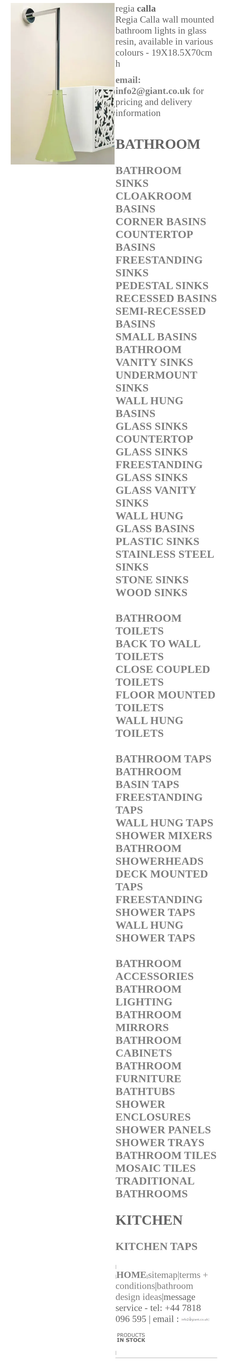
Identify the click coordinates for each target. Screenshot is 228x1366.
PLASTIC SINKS (157, 541)
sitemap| (163, 1274)
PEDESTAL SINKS (162, 285)
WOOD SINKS (151, 592)
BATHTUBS (145, 1091)
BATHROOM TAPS (163, 759)
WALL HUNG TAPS (164, 823)
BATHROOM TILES (166, 1155)
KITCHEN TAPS (156, 1246)
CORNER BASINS (160, 221)
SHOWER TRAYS (160, 1142)
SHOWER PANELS (163, 1130)
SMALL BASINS (156, 336)
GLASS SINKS (151, 426)
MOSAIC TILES (155, 1168)
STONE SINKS (152, 580)
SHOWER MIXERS (163, 835)
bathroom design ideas (154, 1291)
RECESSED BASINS (166, 298)
